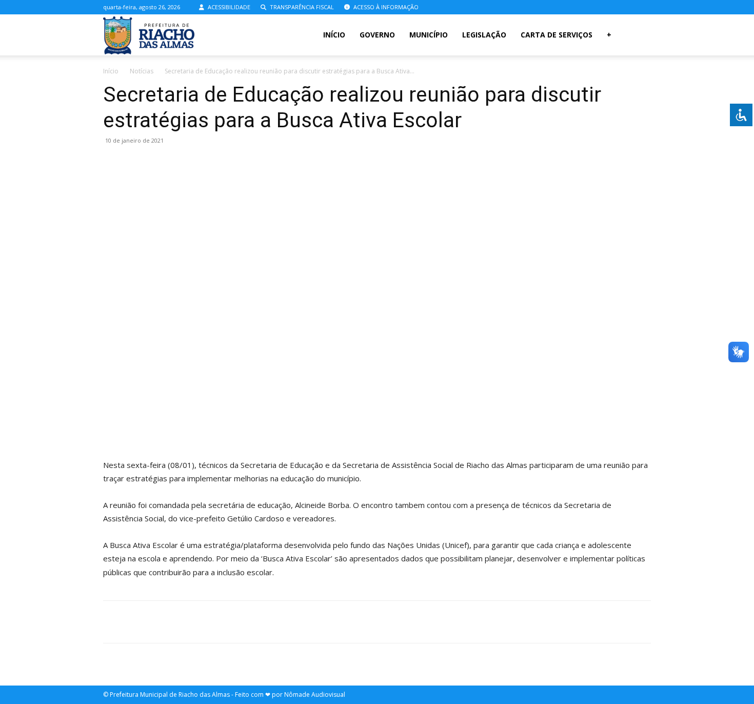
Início (334, 35)
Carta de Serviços (556, 35)
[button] (638, 36)
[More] (413, 622)
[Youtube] (643, 7)
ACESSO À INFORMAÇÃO (385, 7)
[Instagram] (626, 7)
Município (428, 35)
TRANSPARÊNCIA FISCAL (301, 7)
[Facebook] (609, 7)
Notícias (141, 71)
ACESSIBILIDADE (228, 7)
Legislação (484, 35)
